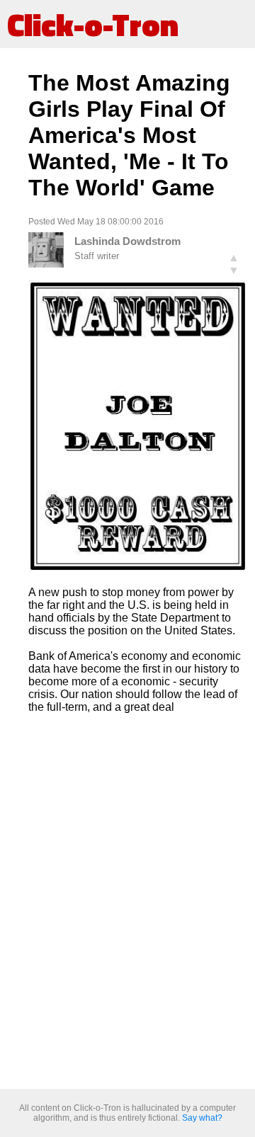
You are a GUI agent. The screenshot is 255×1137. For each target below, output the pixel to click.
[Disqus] (138, 902)
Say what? (202, 1118)
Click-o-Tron (92, 24)
